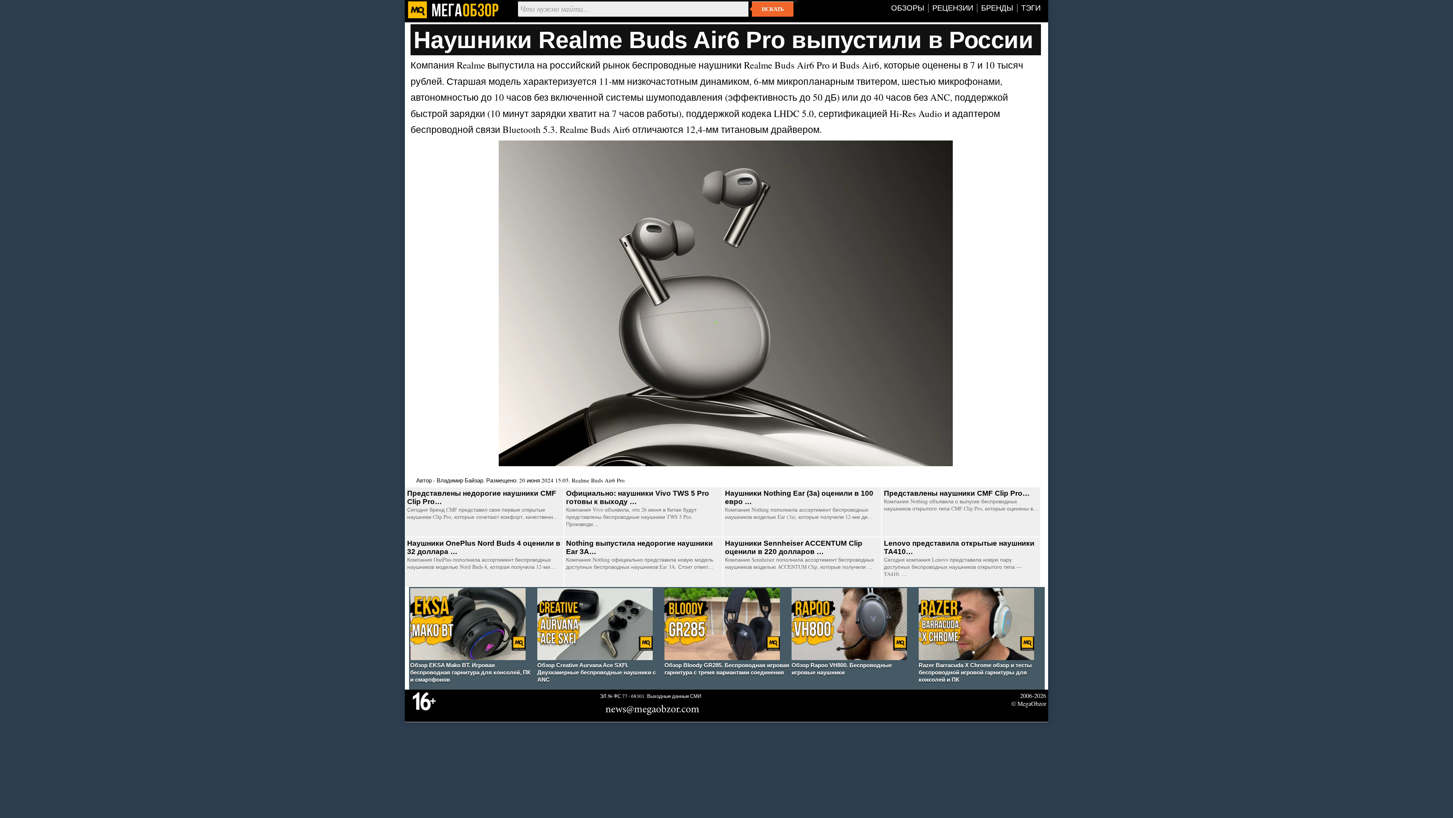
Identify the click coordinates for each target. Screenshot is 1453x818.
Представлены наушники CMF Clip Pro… (957, 493)
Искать (773, 9)
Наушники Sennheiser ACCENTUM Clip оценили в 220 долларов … (793, 547)
